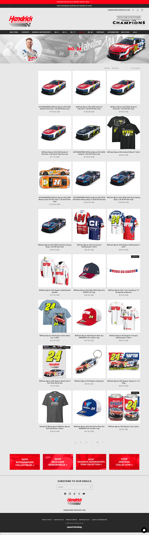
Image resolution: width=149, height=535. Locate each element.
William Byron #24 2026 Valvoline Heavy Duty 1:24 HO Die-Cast (54, 246)
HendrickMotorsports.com (119, 10)
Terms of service (71, 519)
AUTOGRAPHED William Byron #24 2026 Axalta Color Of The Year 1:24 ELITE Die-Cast (55, 199)
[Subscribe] (90, 487)
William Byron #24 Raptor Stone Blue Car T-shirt (55, 337)
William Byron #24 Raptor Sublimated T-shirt (123, 246)
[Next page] (103, 442)
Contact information (99, 519)
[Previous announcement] (9, 6)
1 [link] (75, 442)
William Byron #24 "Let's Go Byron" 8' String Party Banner (123, 291)
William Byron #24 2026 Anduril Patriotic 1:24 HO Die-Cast (123, 108)
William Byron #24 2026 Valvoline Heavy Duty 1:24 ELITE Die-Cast (123, 198)
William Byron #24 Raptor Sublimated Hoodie (54, 291)
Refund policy (59, 519)
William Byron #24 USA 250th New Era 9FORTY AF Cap (89, 291)
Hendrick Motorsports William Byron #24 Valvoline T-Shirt (55, 427)
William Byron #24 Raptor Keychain (89, 381)
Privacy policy (47, 519)
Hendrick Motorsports (77, 523)
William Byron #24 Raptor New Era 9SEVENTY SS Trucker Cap (89, 337)
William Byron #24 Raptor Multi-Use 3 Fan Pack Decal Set (54, 382)
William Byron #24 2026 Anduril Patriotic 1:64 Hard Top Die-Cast (55, 153)
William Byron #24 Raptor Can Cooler (123, 426)
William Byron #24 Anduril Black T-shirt (123, 152)
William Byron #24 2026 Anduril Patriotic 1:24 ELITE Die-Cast (89, 108)
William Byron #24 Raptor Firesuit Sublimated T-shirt (123, 337)
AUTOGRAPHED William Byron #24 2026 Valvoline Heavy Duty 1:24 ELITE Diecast (89, 198)
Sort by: (107, 68)
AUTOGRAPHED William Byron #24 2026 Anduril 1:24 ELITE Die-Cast (89, 153)
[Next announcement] (139, 6)
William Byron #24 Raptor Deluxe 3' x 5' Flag (123, 382)
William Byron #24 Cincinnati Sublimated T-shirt (89, 246)
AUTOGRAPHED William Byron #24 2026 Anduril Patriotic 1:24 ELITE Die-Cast (55, 108)
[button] (133, 10)
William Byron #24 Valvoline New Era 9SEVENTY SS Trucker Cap (89, 427)
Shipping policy (84, 519)
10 (97, 442)
